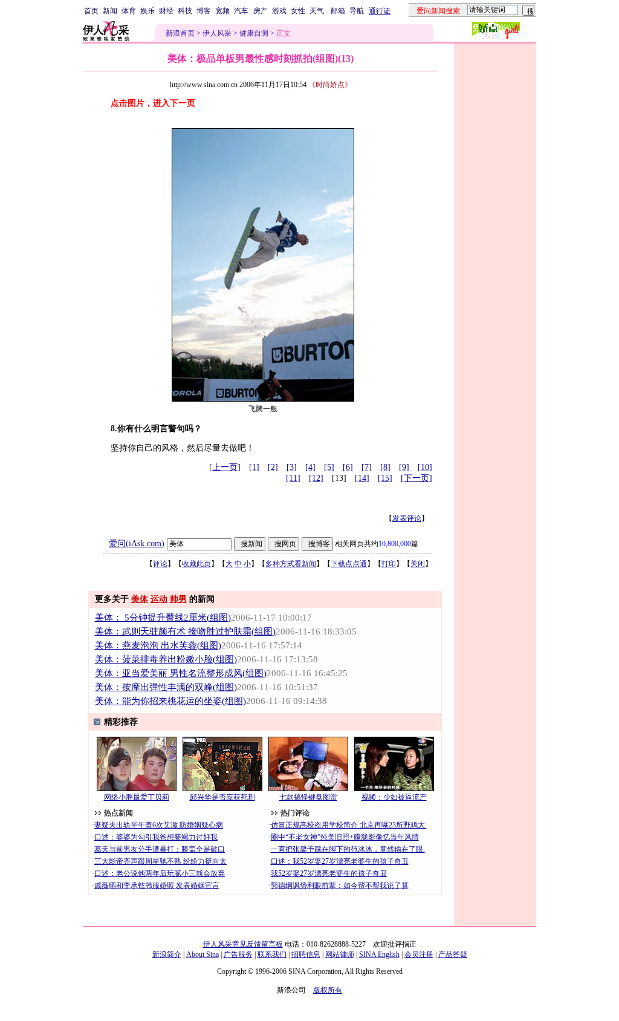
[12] (316, 478)
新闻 (110, 11)
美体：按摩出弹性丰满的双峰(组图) (166, 687)
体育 (129, 11)
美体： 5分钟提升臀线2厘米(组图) (163, 617)
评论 (160, 563)
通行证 (380, 11)
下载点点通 (349, 563)
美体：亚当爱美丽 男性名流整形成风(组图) (181, 673)
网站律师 (339, 954)
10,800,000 (394, 544)
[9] (404, 467)
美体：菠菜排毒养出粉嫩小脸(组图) (166, 659)
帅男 (178, 599)
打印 (388, 563)
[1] (254, 467)
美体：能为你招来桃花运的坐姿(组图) (170, 701)
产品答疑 (452, 954)
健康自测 (253, 33)
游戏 (279, 11)
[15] (385, 478)
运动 (159, 599)
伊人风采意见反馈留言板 (243, 944)
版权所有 (327, 990)
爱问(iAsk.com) (136, 543)
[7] (366, 467)
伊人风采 (217, 33)
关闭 (417, 563)
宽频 (222, 11)
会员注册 (418, 954)
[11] (293, 478)
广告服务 (238, 954)
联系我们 (272, 954)
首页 (91, 11)
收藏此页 (196, 563)
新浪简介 (166, 954)
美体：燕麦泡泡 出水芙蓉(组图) (158, 645)
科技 (185, 11)
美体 (139, 599)
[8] (385, 467)
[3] (292, 467)
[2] (273, 467)
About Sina (202, 954)
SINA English (379, 954)
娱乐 (147, 11)
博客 (203, 11)
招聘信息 (305, 954)
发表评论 (406, 518)
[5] (329, 467)
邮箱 (338, 11)
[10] (425, 467)
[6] (348, 467)
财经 (166, 11)
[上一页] (225, 467)
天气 (317, 11)
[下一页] (416, 478)
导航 (356, 11)
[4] (310, 467)
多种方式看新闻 (290, 563)
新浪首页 (180, 33)
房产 (260, 11)
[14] (362, 478)
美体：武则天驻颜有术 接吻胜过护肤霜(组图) (185, 631)
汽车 (241, 11)
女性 (298, 11)
